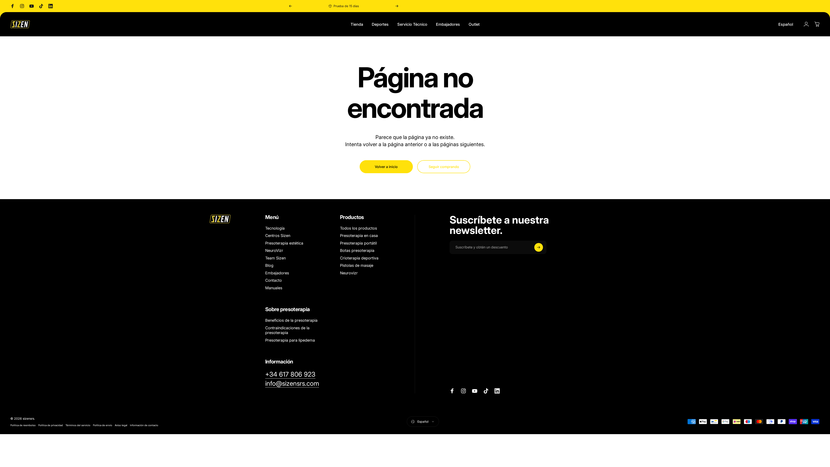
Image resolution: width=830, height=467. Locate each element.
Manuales (273, 288)
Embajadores (277, 273)
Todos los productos (358, 228)
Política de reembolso (23, 425)
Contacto (273, 280)
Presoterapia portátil (358, 243)
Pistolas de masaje (356, 265)
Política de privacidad (50, 425)
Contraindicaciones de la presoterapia (287, 330)
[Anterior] (290, 6)
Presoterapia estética (284, 243)
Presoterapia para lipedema (290, 340)
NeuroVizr (274, 250)
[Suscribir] (538, 247)
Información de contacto (144, 425)
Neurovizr (349, 273)
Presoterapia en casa (359, 235)
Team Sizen (275, 258)
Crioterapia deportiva (359, 258)
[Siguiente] (397, 6)
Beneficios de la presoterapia (291, 320)
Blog (269, 265)
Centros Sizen (277, 235)
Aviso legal (121, 425)
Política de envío (102, 425)
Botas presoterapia (357, 250)
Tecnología (275, 228)
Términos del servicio (77, 425)
